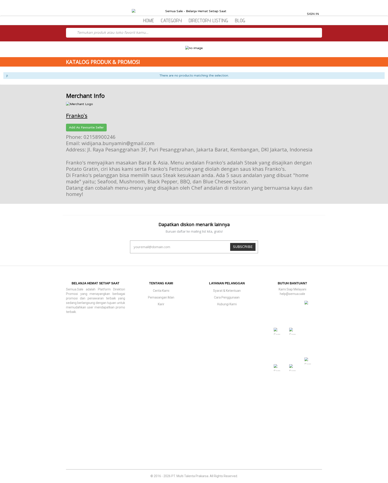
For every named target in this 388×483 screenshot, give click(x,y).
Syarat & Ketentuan (227, 290)
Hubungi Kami (227, 304)
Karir (161, 304)
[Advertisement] (194, 436)
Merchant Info (85, 96)
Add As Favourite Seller (86, 127)
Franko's (76, 116)
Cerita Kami (161, 290)
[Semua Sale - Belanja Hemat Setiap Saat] (194, 11)
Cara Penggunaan (227, 297)
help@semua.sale (292, 294)
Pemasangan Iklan (161, 297)
